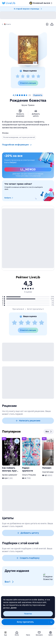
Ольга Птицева (29, 475)
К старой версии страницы (26, 9)
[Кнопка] (17, 441)
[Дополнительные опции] (51, 622)
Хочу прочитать (25, 622)
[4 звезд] (33, 76)
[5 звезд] (38, 76)
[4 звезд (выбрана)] (24, 95)
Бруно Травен (28, 105)
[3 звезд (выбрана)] (22, 95)
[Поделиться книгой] (52, 24)
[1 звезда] (17, 76)
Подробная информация (15, 144)
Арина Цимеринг (9, 475)
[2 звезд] (23, 76)
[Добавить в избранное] (47, 24)
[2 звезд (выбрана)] (20, 95)
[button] (28, 49)
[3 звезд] (28, 76)
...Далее (13, 608)
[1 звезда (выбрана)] (17, 95)
